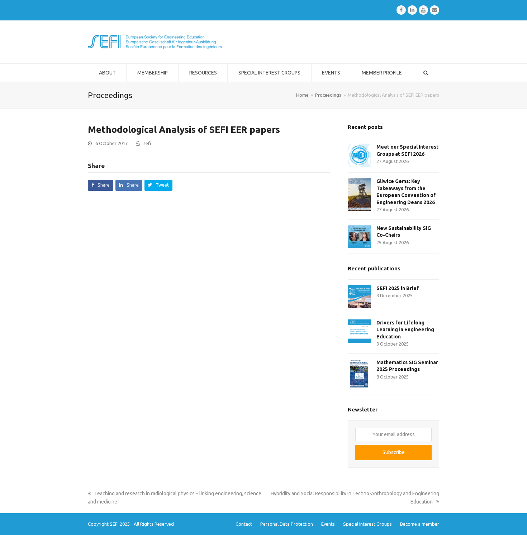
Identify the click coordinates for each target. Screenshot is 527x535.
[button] (100, 185)
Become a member (419, 523)
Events (328, 523)
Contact (244, 523)
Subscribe (394, 452)
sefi (147, 143)
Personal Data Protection (286, 523)
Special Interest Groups (367, 523)
